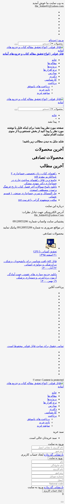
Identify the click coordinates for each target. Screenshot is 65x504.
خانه (54, 59)
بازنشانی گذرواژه (54, 454)
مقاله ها (52, 63)
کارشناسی (51, 79)
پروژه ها (52, 66)
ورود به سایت (55, 458)
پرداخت (52, 83)
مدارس (52, 73)
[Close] (62, 501)
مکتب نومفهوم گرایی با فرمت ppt (37, 199)
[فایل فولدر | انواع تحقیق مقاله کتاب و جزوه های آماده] (32, 102)
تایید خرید (44, 89)
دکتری (53, 76)
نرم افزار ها (50, 69)
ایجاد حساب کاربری (53, 490)
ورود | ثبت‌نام (56, 40)
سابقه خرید (43, 92)
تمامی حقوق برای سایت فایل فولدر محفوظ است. (35, 346)
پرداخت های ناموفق (38, 86)
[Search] (16, 44)
